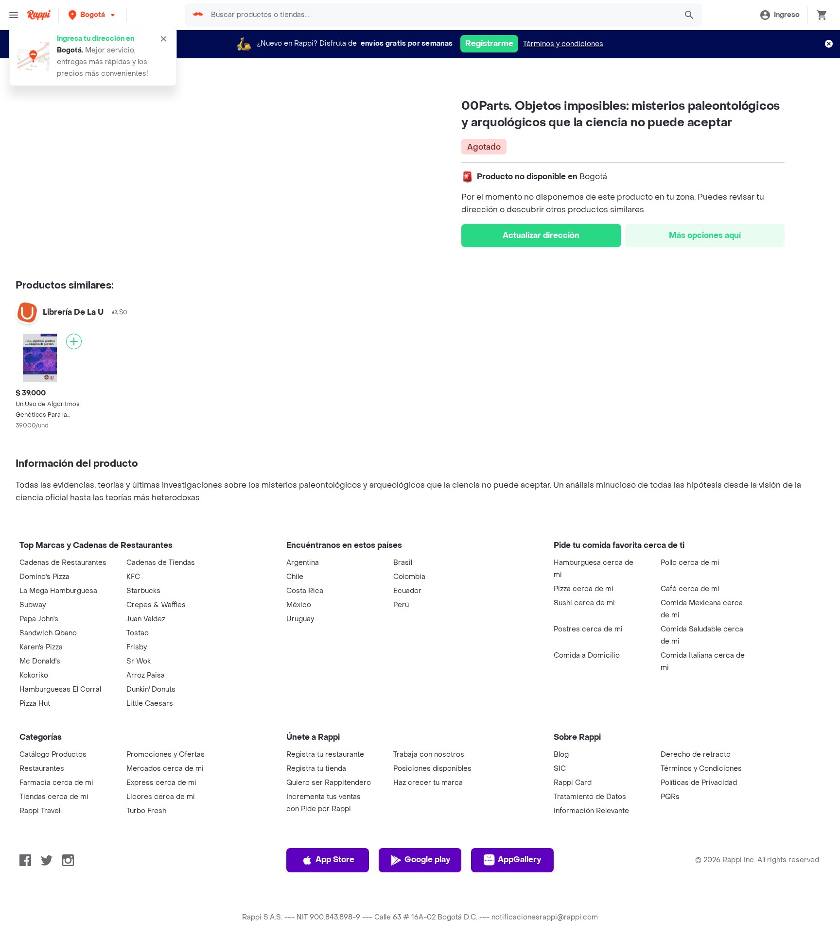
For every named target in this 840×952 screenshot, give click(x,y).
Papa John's (38, 619)
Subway (32, 605)
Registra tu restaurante (325, 754)
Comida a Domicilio (587, 655)
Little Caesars (149, 703)
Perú (401, 605)
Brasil (402, 562)
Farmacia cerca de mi (56, 782)
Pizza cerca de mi (583, 589)
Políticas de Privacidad (699, 782)
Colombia (409, 576)
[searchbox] (440, 15)
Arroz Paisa (145, 675)
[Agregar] (74, 341)
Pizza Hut (34, 703)
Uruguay (300, 619)
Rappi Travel (39, 811)
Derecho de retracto (696, 754)
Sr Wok (138, 661)
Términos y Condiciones (701, 768)
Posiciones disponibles (432, 768)
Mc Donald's (39, 661)
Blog (561, 754)
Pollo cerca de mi (690, 562)
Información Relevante (591, 811)
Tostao (137, 633)
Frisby (136, 647)
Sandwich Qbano (48, 633)
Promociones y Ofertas (165, 754)
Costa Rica (304, 590)
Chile (294, 576)
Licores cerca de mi (160, 796)
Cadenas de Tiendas (160, 562)
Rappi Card (573, 782)
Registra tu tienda (316, 768)
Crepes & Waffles (156, 605)
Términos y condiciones (563, 44)
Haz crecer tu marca (428, 782)
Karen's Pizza (41, 647)
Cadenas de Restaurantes (62, 562)
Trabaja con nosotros (428, 754)
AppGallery (519, 859)
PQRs (670, 796)
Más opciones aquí (705, 235)
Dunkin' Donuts (150, 689)
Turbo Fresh (146, 811)
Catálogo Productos (53, 754)
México (298, 605)
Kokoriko (33, 675)
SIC (560, 768)
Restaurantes (41, 768)
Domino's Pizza (44, 576)
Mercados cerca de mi (165, 768)
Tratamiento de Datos (590, 796)
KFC (133, 576)
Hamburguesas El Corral (60, 689)
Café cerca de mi (690, 589)
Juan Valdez (145, 619)
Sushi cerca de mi (584, 603)
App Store (334, 859)
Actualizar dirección (541, 235)
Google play (427, 859)
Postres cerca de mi (588, 629)
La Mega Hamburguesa (58, 590)
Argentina (302, 562)
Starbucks (143, 590)
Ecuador (407, 590)
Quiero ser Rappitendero (328, 782)
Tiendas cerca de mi (53, 796)
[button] (93, 14)
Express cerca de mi (161, 782)
